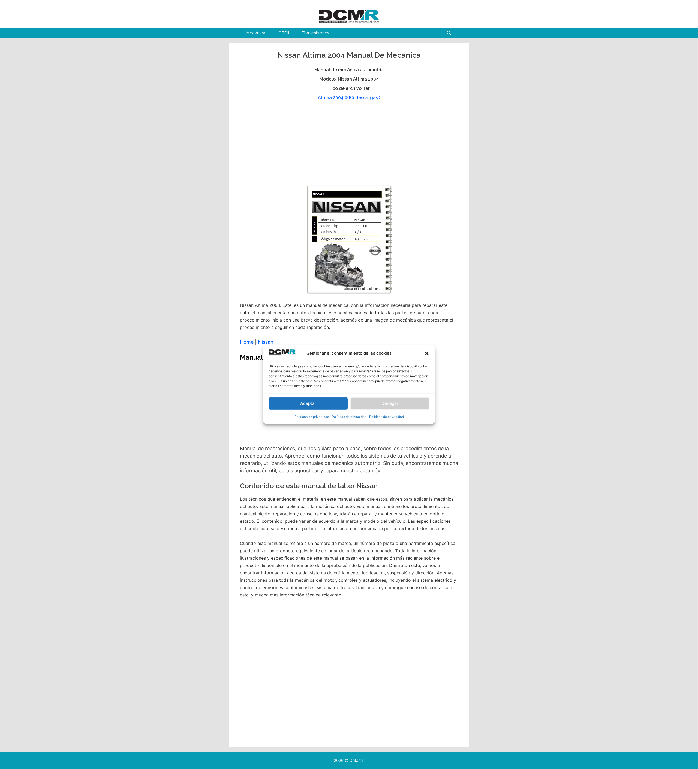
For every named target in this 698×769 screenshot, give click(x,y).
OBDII (283, 33)
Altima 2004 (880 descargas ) (349, 97)
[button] (426, 353)
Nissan (265, 342)
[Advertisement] (348, 145)
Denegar (389, 403)
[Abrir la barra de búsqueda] (449, 33)
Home (247, 342)
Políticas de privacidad (311, 417)
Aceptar (308, 403)
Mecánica (255, 33)
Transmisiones (315, 33)
